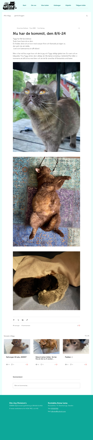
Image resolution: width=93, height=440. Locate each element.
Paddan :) (68, 357)
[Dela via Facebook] (14, 320)
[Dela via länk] (27, 320)
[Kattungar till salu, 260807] (17, 346)
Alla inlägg (7, 15)
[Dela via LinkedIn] (23, 320)
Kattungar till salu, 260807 (16, 357)
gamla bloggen (19, 15)
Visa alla (87, 336)
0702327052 (54, 408)
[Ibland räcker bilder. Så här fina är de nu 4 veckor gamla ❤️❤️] (46, 346)
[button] (80, 6)
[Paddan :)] (76, 346)
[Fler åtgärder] (79, 28)
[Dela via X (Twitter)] (18, 320)
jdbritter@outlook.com (58, 411)
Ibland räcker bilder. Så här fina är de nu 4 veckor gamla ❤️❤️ (46, 358)
